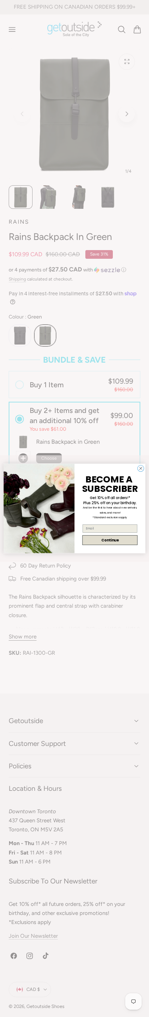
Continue (110, 540)
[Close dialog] (140, 468)
